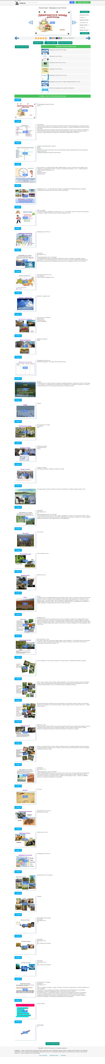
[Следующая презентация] (88, 38)
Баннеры (63, 1055)
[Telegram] (55, 38)
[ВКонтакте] (50, 38)
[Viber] (59, 38)
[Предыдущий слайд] (30, 22)
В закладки (85, 33)
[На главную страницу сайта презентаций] (21, 3)
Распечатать (84, 11)
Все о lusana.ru (43, 1055)
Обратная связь (54, 1055)
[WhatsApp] (61, 38)
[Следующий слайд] (74, 22)
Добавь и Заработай (83, 2)
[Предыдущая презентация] (17, 38)
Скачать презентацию (22, 46)
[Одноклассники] (52, 38)
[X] (57, 38)
